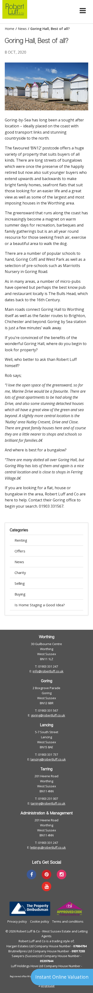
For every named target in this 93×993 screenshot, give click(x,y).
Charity (20, 572)
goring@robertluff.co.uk (48, 715)
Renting (21, 540)
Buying (20, 594)
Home (9, 28)
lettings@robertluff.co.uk (48, 847)
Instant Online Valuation (61, 977)
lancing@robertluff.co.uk (48, 759)
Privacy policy (17, 921)
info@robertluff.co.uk (48, 671)
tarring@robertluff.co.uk (48, 803)
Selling (20, 583)
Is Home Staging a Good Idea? (40, 604)
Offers (20, 551)
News (22, 28)
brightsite (48, 985)
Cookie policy (39, 921)
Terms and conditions (67, 921)
